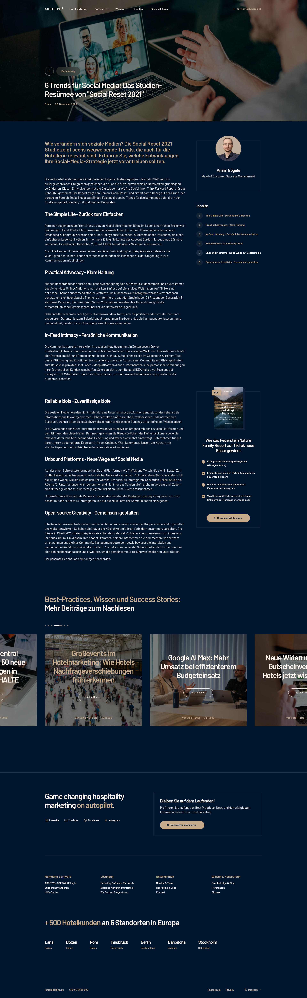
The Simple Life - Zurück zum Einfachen (228, 215)
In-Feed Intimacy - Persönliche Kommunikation (232, 234)
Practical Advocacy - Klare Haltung (225, 224)
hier (82, 559)
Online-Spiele (168, 480)
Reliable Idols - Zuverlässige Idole (224, 243)
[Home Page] (54, 9)
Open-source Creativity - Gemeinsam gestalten (232, 261)
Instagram (141, 293)
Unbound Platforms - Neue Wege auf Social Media (233, 252)
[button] (101, 9)
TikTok (107, 244)
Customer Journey (140, 496)
